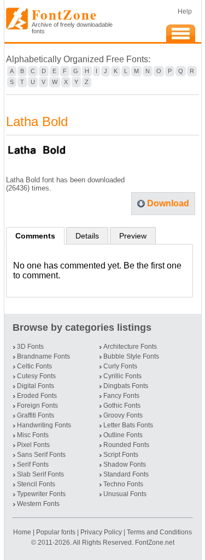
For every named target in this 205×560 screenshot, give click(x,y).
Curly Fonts (120, 366)
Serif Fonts (33, 464)
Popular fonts (55, 532)
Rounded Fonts (126, 445)
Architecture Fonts (130, 346)
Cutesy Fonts (36, 376)
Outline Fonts (123, 435)
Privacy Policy (101, 532)
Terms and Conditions (159, 532)
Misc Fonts (33, 435)
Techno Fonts (123, 484)
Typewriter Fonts (41, 494)
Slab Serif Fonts (40, 474)
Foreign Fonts (37, 405)
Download (168, 203)
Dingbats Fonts (125, 386)
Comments (35, 235)
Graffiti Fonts (35, 415)
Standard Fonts (126, 474)
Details (87, 235)
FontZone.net (154, 542)
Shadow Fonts (124, 464)
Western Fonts (38, 504)
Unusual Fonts (125, 494)
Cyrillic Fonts (122, 376)
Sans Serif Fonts (41, 454)
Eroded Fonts (37, 396)
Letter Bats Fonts (128, 425)
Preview (133, 235)
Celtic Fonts (34, 366)
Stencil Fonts (36, 484)
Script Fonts (120, 454)
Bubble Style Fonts (131, 356)
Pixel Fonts (33, 445)
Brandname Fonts (43, 356)
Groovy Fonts (123, 415)
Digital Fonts (35, 386)
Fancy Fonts (121, 396)
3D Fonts (30, 346)
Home (23, 532)
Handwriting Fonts (44, 425)
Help (185, 11)
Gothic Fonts (121, 405)
